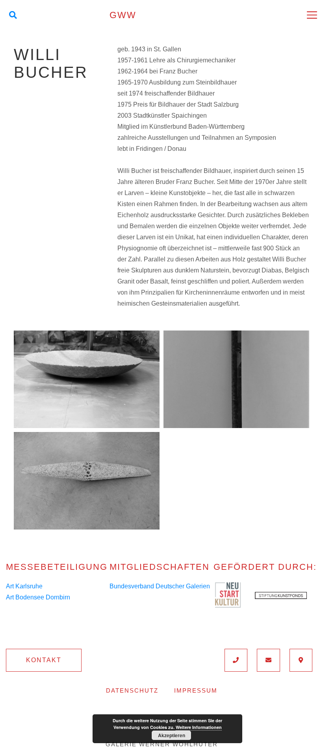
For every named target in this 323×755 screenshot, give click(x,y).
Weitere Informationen (199, 727)
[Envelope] (268, 660)
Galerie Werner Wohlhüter (162, 744)
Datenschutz (132, 690)
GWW (123, 15)
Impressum (195, 690)
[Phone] (236, 660)
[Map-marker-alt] (301, 660)
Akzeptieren (171, 735)
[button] (44, 660)
